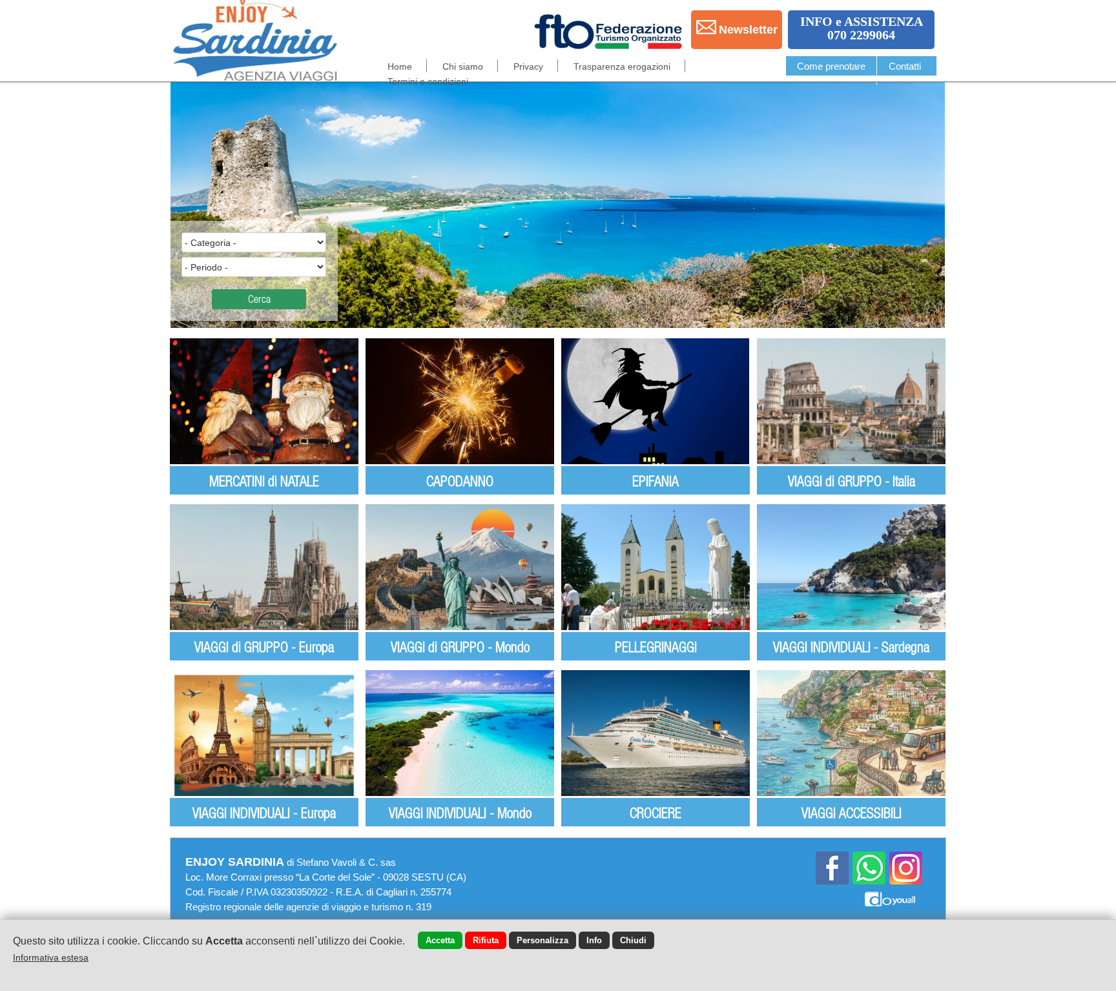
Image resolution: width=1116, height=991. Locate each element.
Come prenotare (831, 66)
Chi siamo (462, 66)
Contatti (905, 66)
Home (400, 66)
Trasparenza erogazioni (622, 66)
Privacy (528, 66)
